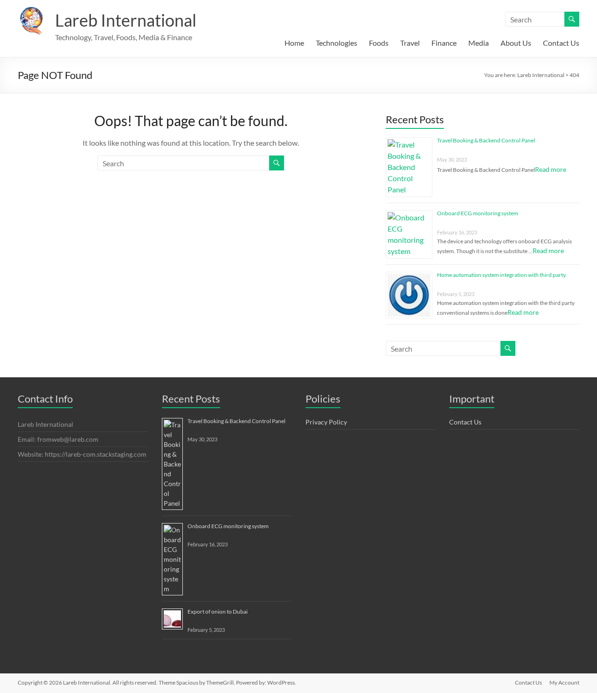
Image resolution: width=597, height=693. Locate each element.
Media (478, 42)
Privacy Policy (326, 422)
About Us (515, 42)
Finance (444, 42)
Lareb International (125, 20)
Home (294, 42)
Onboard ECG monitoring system (477, 213)
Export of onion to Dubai (217, 611)
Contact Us (561, 42)
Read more (550, 169)
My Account (564, 682)
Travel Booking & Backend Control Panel (486, 140)
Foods (379, 42)
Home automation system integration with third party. (502, 274)
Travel (410, 42)
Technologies (336, 42)
